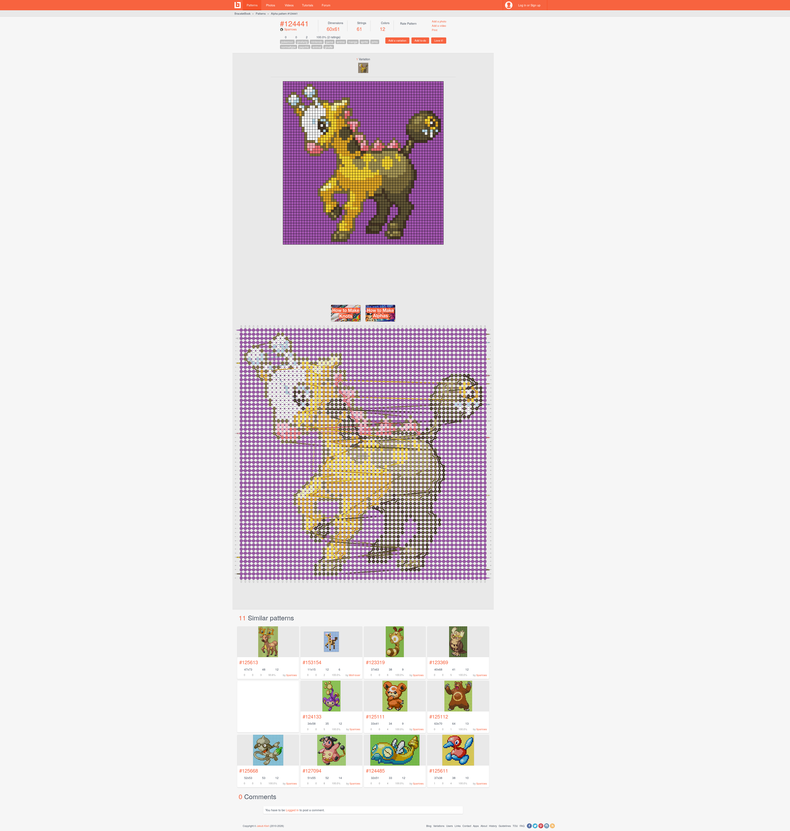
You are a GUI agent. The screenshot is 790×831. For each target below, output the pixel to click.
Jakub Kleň (263, 826)
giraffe (329, 47)
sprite (364, 42)
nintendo (316, 42)
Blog (428, 826)
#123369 (438, 662)
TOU (515, 826)
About (484, 826)
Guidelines (505, 826)
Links (458, 826)
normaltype (288, 47)
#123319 (375, 662)
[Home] (237, 5)
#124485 (375, 770)
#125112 (438, 716)
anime (341, 42)
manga (352, 42)
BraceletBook (243, 13)
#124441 (294, 23)
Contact (466, 826)
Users (449, 826)
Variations (438, 826)
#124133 (312, 716)
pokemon (287, 42)
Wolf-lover (354, 675)
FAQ (522, 826)
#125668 (248, 770)
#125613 (248, 662)
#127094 (312, 770)
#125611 (438, 770)
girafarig (302, 42)
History (493, 826)
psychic (304, 47)
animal (317, 47)
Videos (289, 5)
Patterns (252, 5)
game (329, 42)
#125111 (375, 716)
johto (375, 42)
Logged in (292, 810)
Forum (326, 5)
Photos (270, 5)
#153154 (312, 662)
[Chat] (552, 5)
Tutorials (307, 5)
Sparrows (290, 29)
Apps (476, 826)
